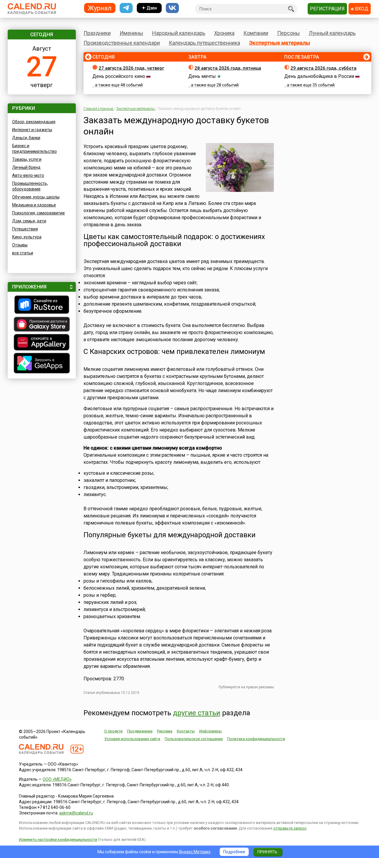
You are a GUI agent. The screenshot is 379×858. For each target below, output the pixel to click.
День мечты (202, 76)
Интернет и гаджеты (32, 129)
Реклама (164, 731)
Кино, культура (26, 237)
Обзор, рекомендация (33, 121)
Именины (131, 33)
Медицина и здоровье (34, 205)
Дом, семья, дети (29, 221)
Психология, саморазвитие (38, 213)
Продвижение (139, 731)
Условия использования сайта (132, 739)
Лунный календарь (332, 33)
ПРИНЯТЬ (267, 851)
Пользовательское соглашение (194, 739)
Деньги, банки (26, 137)
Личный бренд (26, 167)
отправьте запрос (289, 828)
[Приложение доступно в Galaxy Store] (42, 325)
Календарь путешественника (204, 43)
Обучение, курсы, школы (36, 197)
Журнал (100, 8)
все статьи (22, 253)
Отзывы (20, 245)
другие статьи (196, 713)
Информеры (210, 731)
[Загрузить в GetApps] (42, 364)
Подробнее (234, 851)
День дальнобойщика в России (319, 76)
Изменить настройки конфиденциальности (58, 839)
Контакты (186, 731)
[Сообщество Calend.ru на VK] (172, 8)
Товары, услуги (26, 159)
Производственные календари (121, 43)
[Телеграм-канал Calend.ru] (126, 8)
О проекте (113, 731)
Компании (255, 33)
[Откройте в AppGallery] (42, 343)
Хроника (224, 33)
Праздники (97, 33)
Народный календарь (178, 33)
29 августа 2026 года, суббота (323, 68)
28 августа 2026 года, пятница (228, 68)
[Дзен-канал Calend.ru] (149, 8)
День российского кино (118, 76)
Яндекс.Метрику (195, 851)
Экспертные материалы (279, 43)
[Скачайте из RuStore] (42, 305)
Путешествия (25, 229)
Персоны (288, 33)
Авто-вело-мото (28, 175)
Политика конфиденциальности (256, 739)
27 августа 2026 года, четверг (131, 68)
